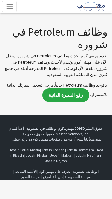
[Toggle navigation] (9, 6)
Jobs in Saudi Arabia (24, 150)
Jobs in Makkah (62, 155)
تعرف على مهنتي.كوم (54, 171)
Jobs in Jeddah (53, 150)
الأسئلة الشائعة (26, 171)
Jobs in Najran (56, 160)
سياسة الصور (31, 177)
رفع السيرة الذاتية (66, 95)
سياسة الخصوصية (78, 177)
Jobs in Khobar (37, 155)
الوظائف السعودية (85, 171)
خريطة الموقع (53, 177)
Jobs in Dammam (80, 150)
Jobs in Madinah (88, 155)
